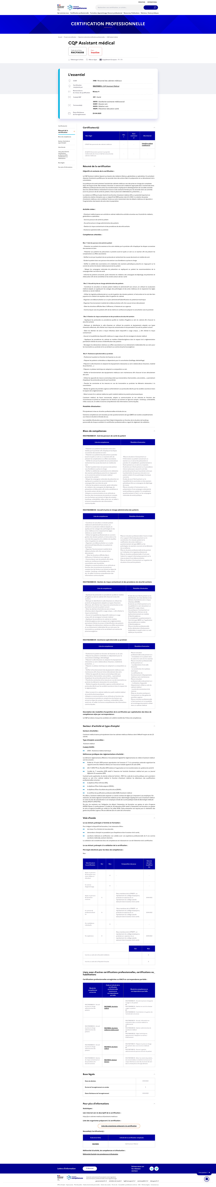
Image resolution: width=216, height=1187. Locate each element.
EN (121, 60)
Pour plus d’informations (96, 1103)
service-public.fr (142, 1181)
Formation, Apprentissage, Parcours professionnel (106, 13)
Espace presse (69, 1184)
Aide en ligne (93, 60)
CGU (139, 1184)
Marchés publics (78, 1184)
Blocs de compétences (94, 431)
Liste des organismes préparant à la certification (119, 1126)
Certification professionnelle (79, 13)
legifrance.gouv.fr (129, 1181)
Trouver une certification (70, 37)
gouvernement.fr (100, 1181)
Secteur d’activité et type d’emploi (101, 726)
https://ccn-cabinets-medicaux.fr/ (147, 144)
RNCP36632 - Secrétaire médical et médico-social (111, 1029)
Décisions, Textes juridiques (150, 13)
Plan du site (114, 1184)
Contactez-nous (155, 1184)
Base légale (89, 1074)
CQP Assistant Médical (106, 86)
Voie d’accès (89, 818)
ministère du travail (114, 1181)
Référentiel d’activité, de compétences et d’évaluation (100, 1154)
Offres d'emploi (61, 1184)
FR (118, 60)
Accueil (60, 37)
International (152, 2)
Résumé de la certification (97, 166)
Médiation (141, 2)
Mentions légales (146, 1184)
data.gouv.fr (153, 1181)
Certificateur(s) (91, 127)
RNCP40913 (95, 1144)
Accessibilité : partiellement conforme (127, 1184)
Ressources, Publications (131, 13)
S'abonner (90, 1168)
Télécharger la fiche (77, 60)
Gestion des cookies (106, 1184)
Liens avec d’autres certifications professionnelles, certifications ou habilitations (118, 973)
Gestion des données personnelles (91, 1184)
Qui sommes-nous (63, 13)
